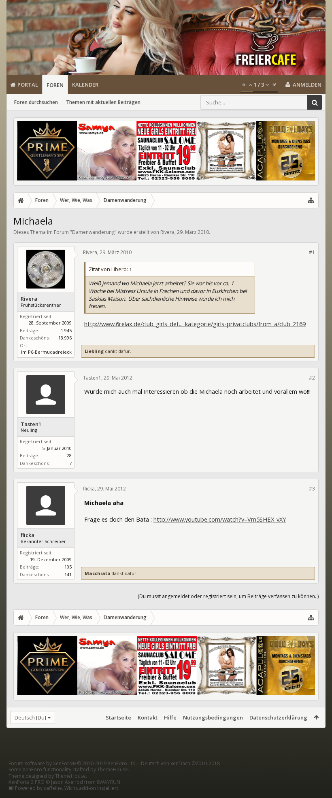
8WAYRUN (108, 782)
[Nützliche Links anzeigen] (311, 200)
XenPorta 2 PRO (27, 782)
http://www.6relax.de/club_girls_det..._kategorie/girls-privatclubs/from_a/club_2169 (195, 324)
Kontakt (147, 717)
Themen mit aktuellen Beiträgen (103, 102)
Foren (55, 85)
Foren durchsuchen (36, 102)
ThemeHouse (112, 769)
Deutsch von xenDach (180, 763)
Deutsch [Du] (30, 717)
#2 (312, 378)
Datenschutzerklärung (278, 717)
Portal (27, 84)
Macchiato (97, 573)
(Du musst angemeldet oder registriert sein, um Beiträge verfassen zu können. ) (228, 596)
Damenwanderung (93, 232)
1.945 (66, 330)
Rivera (167, 232)
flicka (27, 535)
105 (68, 567)
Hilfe (170, 717)
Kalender (85, 84)
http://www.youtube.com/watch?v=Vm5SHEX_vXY (219, 519)
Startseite (118, 717)
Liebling (94, 351)
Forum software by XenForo (73, 763)
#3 (312, 489)
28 (69, 455)
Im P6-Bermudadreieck (46, 352)
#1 (312, 252)
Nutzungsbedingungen (213, 717)
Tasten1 (31, 424)
